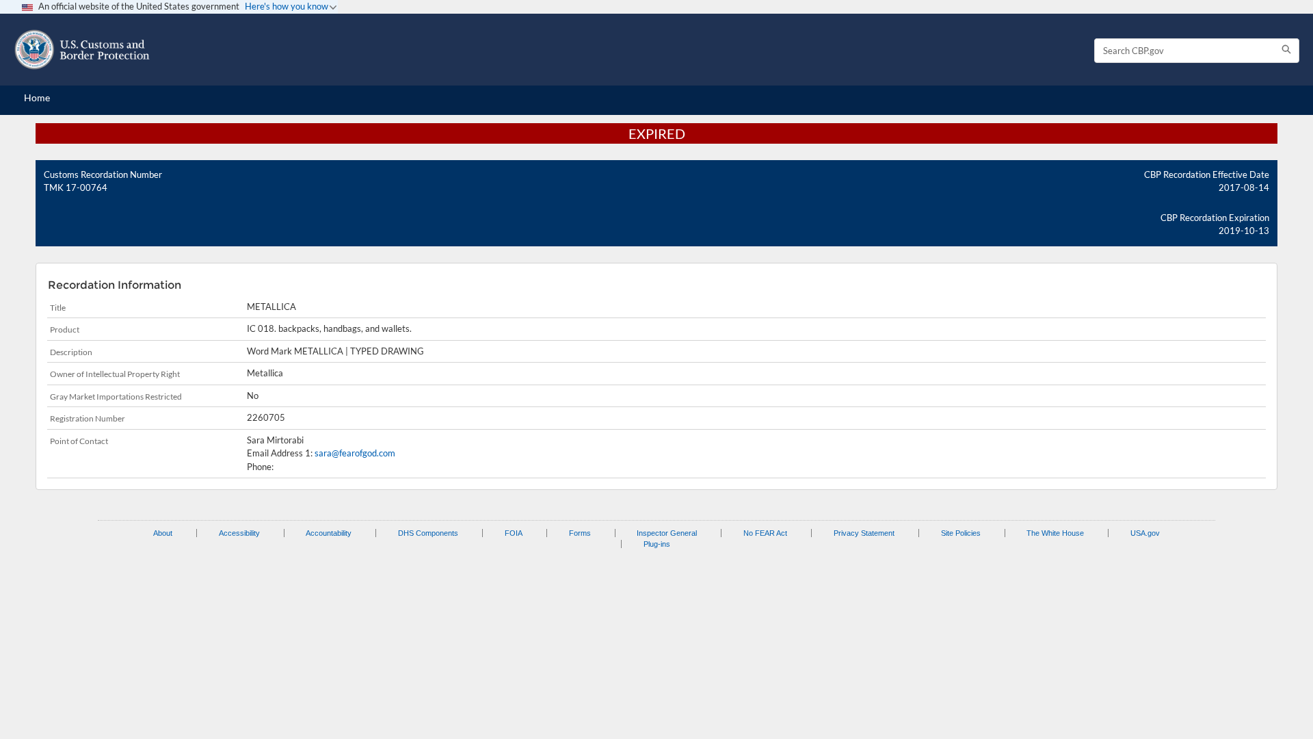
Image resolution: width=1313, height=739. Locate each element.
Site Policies (961, 533)
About (162, 533)
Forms (580, 533)
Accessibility (239, 533)
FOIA (513, 533)
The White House (1055, 533)
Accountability (329, 533)
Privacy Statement (864, 533)
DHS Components (428, 533)
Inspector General (667, 533)
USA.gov (1145, 533)
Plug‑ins (657, 544)
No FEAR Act (765, 533)
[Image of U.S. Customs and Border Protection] (82, 49)
